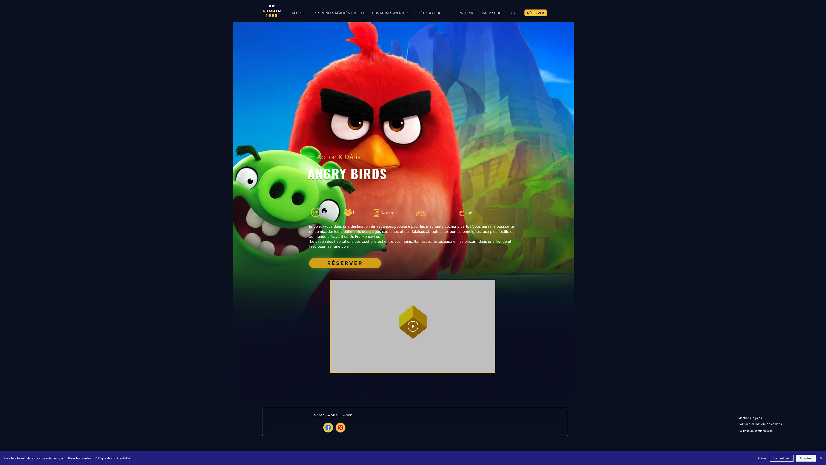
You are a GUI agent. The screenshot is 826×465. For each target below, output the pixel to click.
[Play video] (413, 326)
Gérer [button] (762, 458)
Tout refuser (781, 458)
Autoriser (806, 458)
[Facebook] (328, 427)
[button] (391, 13)
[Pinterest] (340, 427)
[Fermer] (820, 458)
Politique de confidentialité (755, 430)
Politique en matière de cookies (760, 424)
